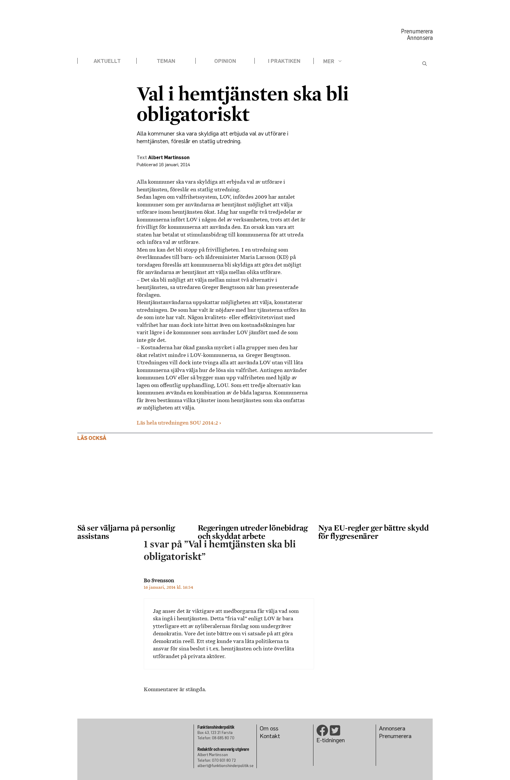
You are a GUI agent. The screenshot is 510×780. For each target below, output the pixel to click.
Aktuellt (107, 61)
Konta (267, 736)
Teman (166, 61)
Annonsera (420, 38)
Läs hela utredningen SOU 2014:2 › (179, 423)
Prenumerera (417, 31)
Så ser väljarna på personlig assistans (125, 532)
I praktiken (284, 61)
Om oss (269, 728)
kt (277, 736)
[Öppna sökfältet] (424, 64)
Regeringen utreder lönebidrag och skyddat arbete (253, 532)
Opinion (225, 61)
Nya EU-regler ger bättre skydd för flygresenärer (373, 532)
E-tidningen (330, 740)
